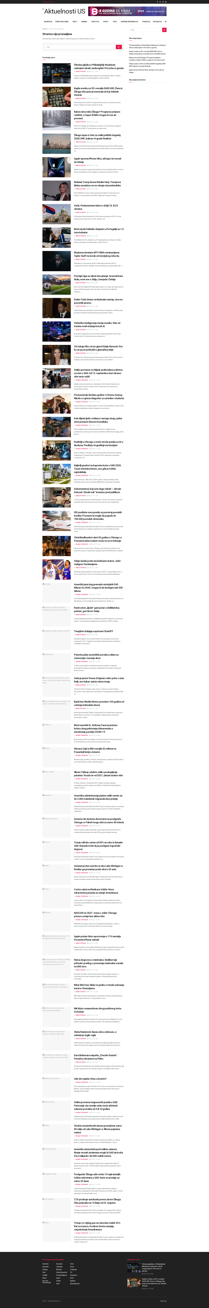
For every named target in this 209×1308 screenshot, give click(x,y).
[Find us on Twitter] (160, 2)
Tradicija (146, 22)
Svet (57, 1284)
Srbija (58, 1281)
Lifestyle (95, 22)
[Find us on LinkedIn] (166, 2)
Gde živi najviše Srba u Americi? (90, 1078)
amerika (45, 1267)
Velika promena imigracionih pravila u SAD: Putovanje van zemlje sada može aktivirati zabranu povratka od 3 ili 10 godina (96, 1105)
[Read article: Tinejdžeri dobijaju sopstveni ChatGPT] (56, 640)
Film (44, 1272)
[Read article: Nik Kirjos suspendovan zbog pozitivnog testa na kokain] (56, 1017)
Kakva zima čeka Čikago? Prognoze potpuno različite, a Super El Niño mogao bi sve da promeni (97, 115)
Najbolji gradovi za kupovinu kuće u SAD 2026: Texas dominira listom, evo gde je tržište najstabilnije (97, 469)
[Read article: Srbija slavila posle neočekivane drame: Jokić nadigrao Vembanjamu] (56, 569)
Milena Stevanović (82, 380)
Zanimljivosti (75, 1284)
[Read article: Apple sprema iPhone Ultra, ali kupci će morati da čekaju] (56, 167)
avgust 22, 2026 (93, 71)
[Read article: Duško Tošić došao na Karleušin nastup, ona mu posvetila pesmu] (56, 308)
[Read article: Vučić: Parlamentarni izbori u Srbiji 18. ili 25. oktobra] (56, 214)
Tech (115, 22)
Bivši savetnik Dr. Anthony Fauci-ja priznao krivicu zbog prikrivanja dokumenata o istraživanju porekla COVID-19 (95, 728)
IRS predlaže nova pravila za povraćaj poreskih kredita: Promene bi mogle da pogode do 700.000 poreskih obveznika (98, 515)
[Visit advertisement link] (127, 11)
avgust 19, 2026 (95, 1082)
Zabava (84, 22)
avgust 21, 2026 (95, 380)
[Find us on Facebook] (157, 2)
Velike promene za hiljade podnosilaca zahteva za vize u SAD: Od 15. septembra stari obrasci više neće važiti (98, 373)
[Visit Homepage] (63, 11)
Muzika (59, 1269)
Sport (105, 22)
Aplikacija (157, 22)
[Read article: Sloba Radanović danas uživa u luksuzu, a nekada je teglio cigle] (56, 1040)
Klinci (44, 1278)
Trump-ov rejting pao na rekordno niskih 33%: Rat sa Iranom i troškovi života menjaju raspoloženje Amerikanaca (97, 1226)
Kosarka (59, 1264)
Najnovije (48, 22)
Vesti (75, 22)
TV (71, 1272)
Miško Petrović (81, 71)
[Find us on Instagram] (163, 2)
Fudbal (44, 1275)
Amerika (45, 1264)
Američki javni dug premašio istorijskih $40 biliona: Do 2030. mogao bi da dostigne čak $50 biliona (98, 588)
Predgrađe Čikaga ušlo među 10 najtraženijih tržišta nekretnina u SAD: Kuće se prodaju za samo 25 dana (97, 1177)
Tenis (72, 1267)
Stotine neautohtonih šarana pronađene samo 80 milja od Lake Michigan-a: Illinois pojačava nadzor (98, 1129)
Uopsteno (73, 1275)
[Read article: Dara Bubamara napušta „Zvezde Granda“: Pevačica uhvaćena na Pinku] (56, 1064)
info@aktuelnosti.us (48, 2)
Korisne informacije (129, 22)
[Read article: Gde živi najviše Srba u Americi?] (56, 1087)
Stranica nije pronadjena (56, 29)
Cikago (45, 1269)
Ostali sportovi (61, 1272)
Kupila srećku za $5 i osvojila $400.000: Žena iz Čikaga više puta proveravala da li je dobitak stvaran (98, 91)
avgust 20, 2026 (95, 735)
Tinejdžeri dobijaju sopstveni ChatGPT (93, 631)
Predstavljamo (61, 22)
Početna (44, 29)
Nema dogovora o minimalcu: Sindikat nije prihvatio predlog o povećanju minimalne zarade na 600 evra (98, 963)
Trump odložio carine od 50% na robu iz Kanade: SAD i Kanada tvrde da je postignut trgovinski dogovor (98, 846)
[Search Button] (166, 21)
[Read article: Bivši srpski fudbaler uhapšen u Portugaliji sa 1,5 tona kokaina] (56, 238)
